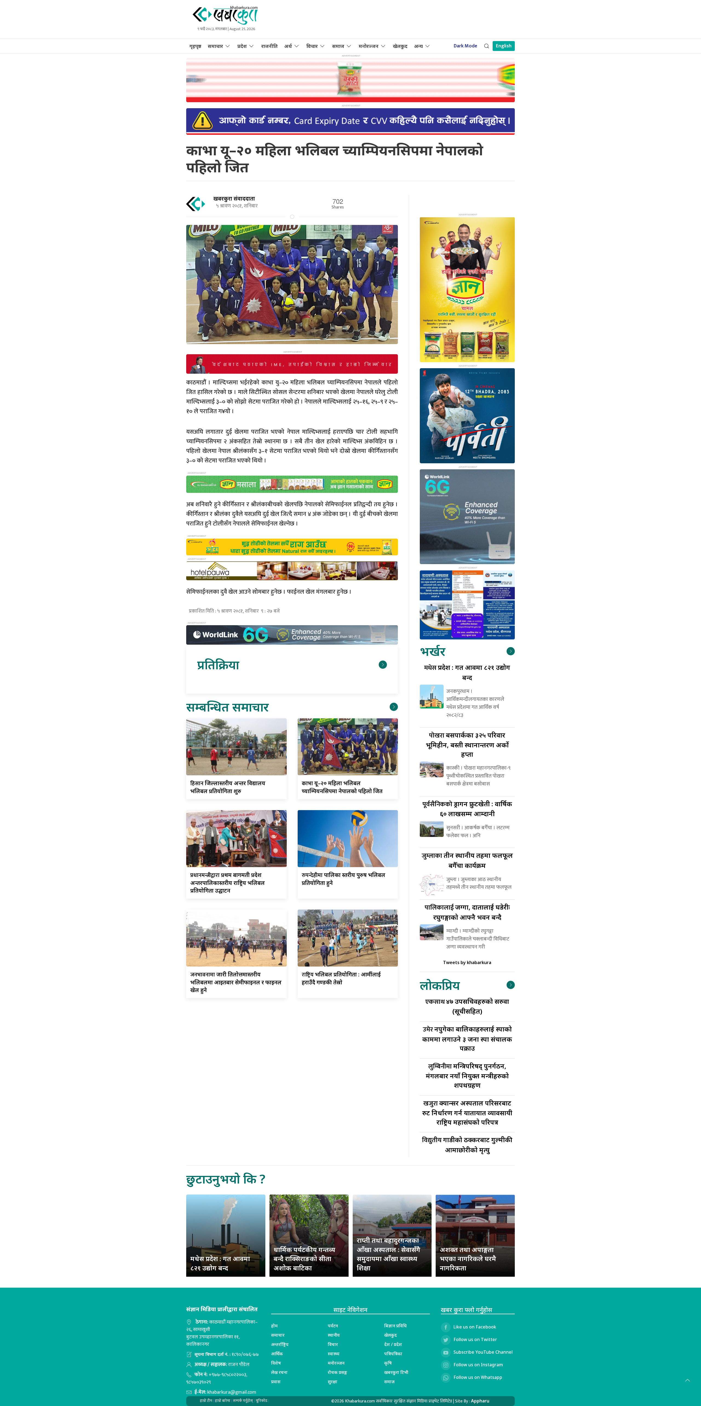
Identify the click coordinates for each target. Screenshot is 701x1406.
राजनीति (269, 46)
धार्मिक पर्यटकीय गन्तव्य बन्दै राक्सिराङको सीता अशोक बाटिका (304, 1258)
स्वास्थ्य (334, 1354)
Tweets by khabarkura (467, 962)
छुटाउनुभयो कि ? (225, 1179)
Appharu (480, 1401)
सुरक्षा (332, 1382)
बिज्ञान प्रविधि (395, 1326)
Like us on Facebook (474, 1327)
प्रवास (275, 1382)
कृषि (388, 1363)
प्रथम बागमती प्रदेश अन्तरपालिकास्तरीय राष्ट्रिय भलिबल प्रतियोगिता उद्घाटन (227, 882)
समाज (338, 46)
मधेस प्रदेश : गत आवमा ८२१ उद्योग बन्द (220, 1263)
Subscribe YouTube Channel (483, 1352)
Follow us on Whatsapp (477, 1377)
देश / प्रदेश (393, 1344)
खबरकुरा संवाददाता (234, 198)
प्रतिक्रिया (218, 664)
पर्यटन (333, 1326)
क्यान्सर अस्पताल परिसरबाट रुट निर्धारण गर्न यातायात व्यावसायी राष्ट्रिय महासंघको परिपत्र (467, 1112)
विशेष (276, 1363)
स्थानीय (334, 1335)
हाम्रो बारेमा (222, 1401)
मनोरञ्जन (368, 46)
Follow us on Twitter (475, 1340)
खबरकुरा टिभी (396, 1372)
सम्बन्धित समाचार (227, 707)
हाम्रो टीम (206, 1401)
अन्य (418, 46)
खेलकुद (400, 46)
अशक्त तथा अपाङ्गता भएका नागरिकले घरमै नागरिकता (468, 1258)
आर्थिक (277, 1354)
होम (274, 1326)
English (504, 46)
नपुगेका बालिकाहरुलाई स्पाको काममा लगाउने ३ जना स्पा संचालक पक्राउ (467, 1038)
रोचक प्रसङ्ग (337, 1372)
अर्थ (288, 46)
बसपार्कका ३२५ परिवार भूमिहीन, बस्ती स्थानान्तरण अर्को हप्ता (467, 744)
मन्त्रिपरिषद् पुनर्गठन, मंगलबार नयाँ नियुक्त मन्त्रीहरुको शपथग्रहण (467, 1075)
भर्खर (432, 651)
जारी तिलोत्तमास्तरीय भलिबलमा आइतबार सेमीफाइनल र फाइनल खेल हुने (235, 982)
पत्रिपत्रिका (393, 1354)
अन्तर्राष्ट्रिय (280, 1344)
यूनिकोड (261, 1401)
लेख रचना (279, 1372)
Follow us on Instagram (478, 1365)
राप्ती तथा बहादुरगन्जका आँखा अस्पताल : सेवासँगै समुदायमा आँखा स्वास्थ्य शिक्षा (388, 1254)
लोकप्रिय (440, 985)
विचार (312, 46)
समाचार (215, 46)
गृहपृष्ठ (195, 46)
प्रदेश (242, 46)
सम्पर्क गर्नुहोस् (243, 1401)
